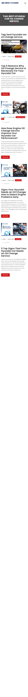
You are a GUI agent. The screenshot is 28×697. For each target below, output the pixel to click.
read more (5, 94)
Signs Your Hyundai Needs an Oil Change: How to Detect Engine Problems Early (13, 193)
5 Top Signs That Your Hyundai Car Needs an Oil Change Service (14, 252)
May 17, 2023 (11, 180)
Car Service (18, 56)
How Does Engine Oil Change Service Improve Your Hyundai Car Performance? (13, 133)
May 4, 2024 (11, 56)
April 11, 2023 (11, 239)
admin (4, 56)
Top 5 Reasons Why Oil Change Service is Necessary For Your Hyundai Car (13, 69)
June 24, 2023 (11, 117)
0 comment (6, 59)
